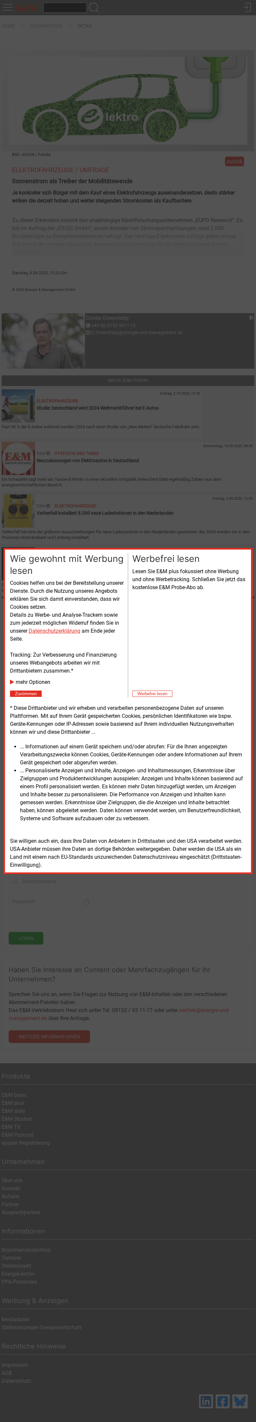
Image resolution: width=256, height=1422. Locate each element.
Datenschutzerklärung (54, 631)
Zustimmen (25, 693)
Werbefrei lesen (152, 693)
